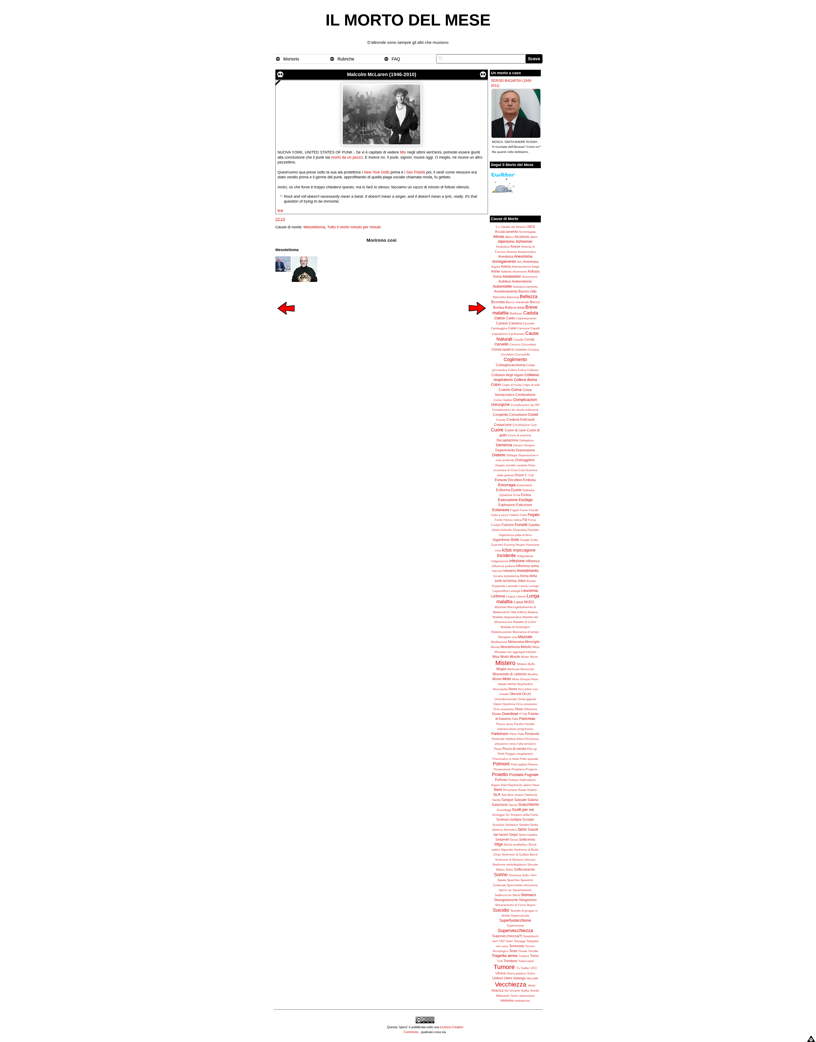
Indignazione (499, 561)
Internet (497, 571)
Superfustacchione (515, 920)
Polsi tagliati (519, 764)
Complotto (500, 415)
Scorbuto (498, 824)
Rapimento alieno (519, 785)
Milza (536, 647)
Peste (498, 749)
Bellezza (528, 296)
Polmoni (501, 763)
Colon (496, 384)
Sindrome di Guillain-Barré (519, 854)
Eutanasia (500, 510)
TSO (502, 941)
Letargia (514, 591)
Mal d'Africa (519, 612)
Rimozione (510, 790)
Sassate (520, 800)
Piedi (501, 753)
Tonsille (533, 951)
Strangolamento (506, 900)
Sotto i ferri (529, 875)
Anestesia (505, 256)
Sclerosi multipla (508, 819)
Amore (515, 246)
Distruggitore (525, 460)
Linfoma (498, 596)
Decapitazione (507, 440)
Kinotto (531, 581)
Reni (498, 790)
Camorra (515, 323)
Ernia (516, 495)
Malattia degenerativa (507, 617)
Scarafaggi (504, 810)
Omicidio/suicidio (505, 699)
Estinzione (524, 505)
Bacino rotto (527, 291)
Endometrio (524, 485)
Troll (500, 961)
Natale (502, 684)
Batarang (513, 297)
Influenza (533, 561)
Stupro (531, 905)
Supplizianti (530, 936)
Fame (524, 510)
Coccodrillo (522, 354)
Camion (502, 323)
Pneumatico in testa (505, 759)
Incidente (506, 555)
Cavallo (519, 339)
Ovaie (496, 714)
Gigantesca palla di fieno (515, 535)
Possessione (502, 769)
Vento (532, 985)
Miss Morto (500, 656)
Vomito (534, 990)
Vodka (525, 990)
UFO (533, 968)
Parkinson (499, 734)
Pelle (520, 734)
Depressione (525, 450)
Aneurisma (523, 256)
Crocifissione (521, 424)
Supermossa (515, 925)
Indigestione (525, 556)
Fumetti (521, 525)
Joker (521, 581)
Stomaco (528, 895)
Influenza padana (503, 566)
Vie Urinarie (512, 990)
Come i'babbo (503, 400)
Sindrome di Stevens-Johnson (515, 859)
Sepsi (513, 834)
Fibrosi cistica (512, 520)
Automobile (502, 286)
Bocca (535, 302)
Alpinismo (506, 241)
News (513, 689)
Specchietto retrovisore (522, 885)
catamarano (526, 995)
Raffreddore (528, 780)
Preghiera (518, 769)
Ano (519, 261)
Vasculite (532, 978)
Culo (534, 424)
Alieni (533, 237)
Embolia (529, 480)
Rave (535, 785)
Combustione (525, 395)
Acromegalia (527, 231)
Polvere (533, 764)
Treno (534, 956)
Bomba (498, 307)
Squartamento (522, 890)
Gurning (509, 544)
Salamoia (531, 794)
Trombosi (510, 961)
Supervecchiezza (515, 930)
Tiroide (522, 951)
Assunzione (529, 276)
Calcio (499, 318)
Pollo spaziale (529, 759)
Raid (504, 785)
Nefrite (511, 684)
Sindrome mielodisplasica (509, 864)
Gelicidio (506, 530)
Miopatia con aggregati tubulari (515, 652)
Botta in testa (514, 307)
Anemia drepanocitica (521, 251)
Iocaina (498, 576)
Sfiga (498, 844)
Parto (513, 734)
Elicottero (515, 480)
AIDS (531, 227)
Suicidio (501, 910)
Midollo (526, 647)
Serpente (502, 839)
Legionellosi (501, 591)
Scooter (528, 819)
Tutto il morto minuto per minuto (354, 227)
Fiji (525, 520)
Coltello (504, 390)
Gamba (534, 525)
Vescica (497, 990)
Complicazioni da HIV (525, 405)
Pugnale (531, 775)
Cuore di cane (515, 430)
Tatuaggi (519, 941)
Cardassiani (516, 333)
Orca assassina (526, 704)
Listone (521, 596)
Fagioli (514, 510)
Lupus (518, 602)
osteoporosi (522, 1000)
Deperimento (505, 450)
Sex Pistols (415, 172)
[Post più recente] (286, 318)
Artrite (495, 271)
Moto (507, 679)
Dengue (529, 445)
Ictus (507, 550)
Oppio (497, 704)
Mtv (403, 152)
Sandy (496, 800)
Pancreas (527, 718)
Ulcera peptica (516, 973)
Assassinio (512, 276)
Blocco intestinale (517, 302)
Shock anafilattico (515, 844)
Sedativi (524, 824)
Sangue (507, 800)
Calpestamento (526, 318)
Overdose (510, 714)
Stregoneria (528, 900)
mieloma (506, 1000)
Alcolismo (521, 237)
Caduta (530, 313)
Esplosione (506, 505)
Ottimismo (530, 709)
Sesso (514, 839)
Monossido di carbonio (510, 674)
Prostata (516, 775)
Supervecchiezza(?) (507, 936)
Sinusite (532, 864)
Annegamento (504, 261)
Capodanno (500, 333)
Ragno (495, 785)
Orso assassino (503, 709)
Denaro (518, 445)
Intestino (509, 571)
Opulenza (508, 704)
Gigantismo (501, 540)
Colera (512, 370)
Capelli (535, 328)
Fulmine (508, 525)
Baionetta (499, 297)
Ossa (519, 709)
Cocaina (533, 349)
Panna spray (504, 724)
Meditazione (499, 642)
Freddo (496, 525)
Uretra (531, 973)
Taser (509, 941)
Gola (515, 539)
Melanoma (516, 642)
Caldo (510, 318)
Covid (533, 414)
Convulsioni (518, 415)
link (280, 211)
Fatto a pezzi (499, 515)
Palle (515, 719)
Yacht (514, 995)
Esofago (526, 500)
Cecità (529, 339)
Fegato (534, 515)
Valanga (519, 978)
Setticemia (527, 839)
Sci (508, 814)
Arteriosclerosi (521, 266)
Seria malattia (528, 834)
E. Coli (529, 475)
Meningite (532, 642)
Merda (495, 647)
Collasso (532, 370)
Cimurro (515, 344)
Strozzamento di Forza (510, 905)
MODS (529, 602)
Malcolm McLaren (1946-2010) (381, 74)
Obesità (515, 694)
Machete (500, 607)
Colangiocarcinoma (510, 365)
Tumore (504, 967)
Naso (534, 679)
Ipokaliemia (511, 576)
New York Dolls (377, 172)
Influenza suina (527, 566)
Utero (508, 978)
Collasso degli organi (508, 375)
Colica (522, 370)
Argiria (495, 266)
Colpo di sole (531, 385)
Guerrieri (497, 544)
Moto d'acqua (521, 679)
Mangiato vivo (507, 637)
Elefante (501, 480)
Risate (522, 790)
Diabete (498, 455)
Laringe (533, 586)
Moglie (501, 669)
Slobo (509, 869)
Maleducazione (501, 632)
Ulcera (501, 973)
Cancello (528, 323)
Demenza (504, 445)
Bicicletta (498, 302)
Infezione (517, 561)
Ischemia (510, 581)
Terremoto (516, 946)
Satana (532, 800)
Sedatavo (511, 824)
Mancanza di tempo (526, 632)
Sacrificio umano (513, 794)
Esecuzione (508, 500)
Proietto (500, 774)
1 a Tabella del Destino (511, 227)
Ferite (499, 520)
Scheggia (498, 814)
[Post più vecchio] (477, 318)
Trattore (523, 956)
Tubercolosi (526, 961)
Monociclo (527, 669)
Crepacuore (503, 424)
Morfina (533, 674)
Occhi (526, 694)
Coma (516, 390)
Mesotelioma (314, 227)
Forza (532, 520)
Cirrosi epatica (502, 349)
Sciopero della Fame (524, 814)
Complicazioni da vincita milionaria (515, 409)
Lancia (523, 586)
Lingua (510, 596)
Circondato (528, 344)
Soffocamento (524, 869)
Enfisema (503, 490)
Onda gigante (527, 699)
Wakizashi (502, 995)
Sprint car (505, 890)
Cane (512, 328)
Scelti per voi (523, 809)
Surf (495, 941)
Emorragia (507, 485)
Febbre (514, 515)
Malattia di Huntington (515, 627)
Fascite (533, 510)
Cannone (523, 328)
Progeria (531, 769)
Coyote (501, 419)
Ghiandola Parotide (526, 530)
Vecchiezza (510, 984)
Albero (509, 237)
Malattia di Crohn (524, 622)
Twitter (525, 968)
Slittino (500, 869)
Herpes (520, 544)
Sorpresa (515, 875)
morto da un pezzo (347, 157)
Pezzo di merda (514, 749)
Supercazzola (520, 915)
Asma (497, 276)
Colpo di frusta (511, 385)
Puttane (513, 780)
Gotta (534, 540)
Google (525, 540)
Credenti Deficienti (520, 419)
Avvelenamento (506, 291)
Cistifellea (520, 349)
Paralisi (519, 724)
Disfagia (511, 455)
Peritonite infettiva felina (508, 739)
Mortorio (291, 59)
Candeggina (499, 328)
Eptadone (505, 495)
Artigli (535, 266)
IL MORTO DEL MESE (408, 20)
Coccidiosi (507, 354)
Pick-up (532, 749)
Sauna (513, 804)
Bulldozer (516, 313)
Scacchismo (528, 804)
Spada (501, 880)
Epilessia (528, 490)
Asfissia (534, 271)
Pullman (501, 780)
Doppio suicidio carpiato (511, 465)
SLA (496, 794)
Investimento (527, 571)
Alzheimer (524, 241)
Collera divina (525, 380)
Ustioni (497, 978)
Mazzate (525, 637)
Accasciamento (506, 231)
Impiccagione (524, 550)
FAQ (396, 59)
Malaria (533, 612)
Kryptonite (499, 586)
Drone (519, 475)
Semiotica (510, 829)
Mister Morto (529, 656)
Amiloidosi (503, 246)
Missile (515, 656)
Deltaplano (526, 440)
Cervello (501, 344)
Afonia (498, 237)
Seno (522, 829)
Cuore (497, 429)
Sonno (500, 874)
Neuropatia (500, 689)
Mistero (505, 663)
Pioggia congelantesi (519, 753)
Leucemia (529, 591)
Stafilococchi (503, 895)
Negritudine (525, 684)
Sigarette (507, 849)
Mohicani (513, 669)
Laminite (512, 586)
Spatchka (513, 880)
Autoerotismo (522, 281)
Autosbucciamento (525, 286)
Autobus (505, 281)
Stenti (516, 895)
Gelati (496, 530)
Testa (513, 951)
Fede (523, 515)
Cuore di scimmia (519, 435)
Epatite (516, 490)
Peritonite (532, 734)
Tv (518, 968)
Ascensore (520, 271)
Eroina (526, 495)
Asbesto (506, 271)
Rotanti (532, 790)
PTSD (523, 714)
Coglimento (515, 359)
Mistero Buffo (526, 664)
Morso (497, 679)
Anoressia (530, 261)
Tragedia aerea (504, 956)
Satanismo (500, 804)
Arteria (506, 266)
